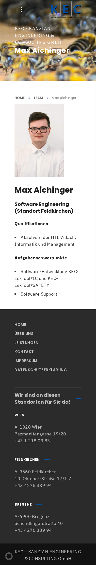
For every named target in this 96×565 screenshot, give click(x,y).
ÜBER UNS (24, 333)
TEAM (38, 97)
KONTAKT (24, 351)
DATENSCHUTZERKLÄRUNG (41, 369)
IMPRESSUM (26, 360)
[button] (9, 556)
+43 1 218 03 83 (32, 440)
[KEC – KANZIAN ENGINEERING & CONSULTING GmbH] (66, 10)
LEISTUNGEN (26, 342)
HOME (20, 97)
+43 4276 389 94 (33, 485)
